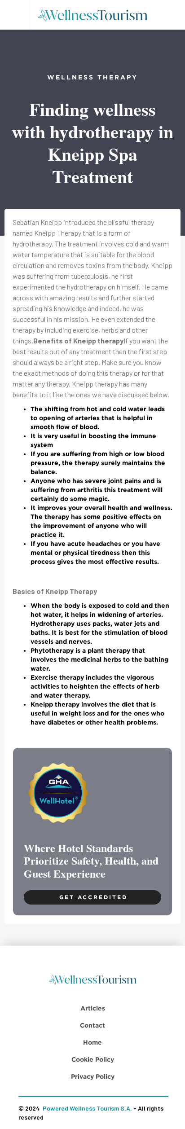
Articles (92, 1008)
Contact (92, 1025)
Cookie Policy (92, 1059)
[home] (95, 15)
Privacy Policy (93, 1076)
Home (92, 1042)
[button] (14, 14)
